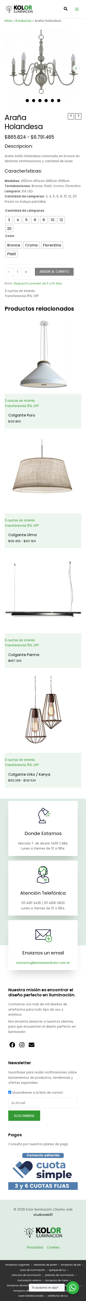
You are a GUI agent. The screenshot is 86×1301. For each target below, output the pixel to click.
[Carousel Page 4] (46, 100)
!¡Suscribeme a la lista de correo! (37, 1092)
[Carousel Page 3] (40, 100)
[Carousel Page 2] (33, 100)
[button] (66, 9)
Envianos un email (43, 953)
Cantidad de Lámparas (24, 210)
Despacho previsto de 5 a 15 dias (38, 283)
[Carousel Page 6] (58, 100)
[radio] (9, 219)
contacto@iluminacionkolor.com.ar (43, 963)
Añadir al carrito (54, 271)
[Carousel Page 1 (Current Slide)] (27, 100)
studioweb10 (43, 1215)
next (75, 68)
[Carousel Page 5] (52, 100)
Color (9, 236)
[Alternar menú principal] (76, 9)
